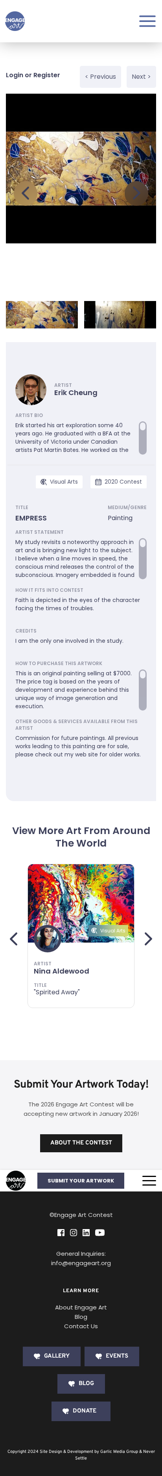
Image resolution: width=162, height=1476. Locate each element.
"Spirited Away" (57, 992)
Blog (81, 1317)
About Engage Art (81, 1307)
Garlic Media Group (119, 1451)
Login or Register (33, 75)
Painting (120, 517)
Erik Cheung (76, 392)
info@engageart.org (81, 1263)
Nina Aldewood (61, 971)
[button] (149, 1181)
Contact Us (81, 1326)
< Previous (100, 76)
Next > (141, 76)
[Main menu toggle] (147, 21)
